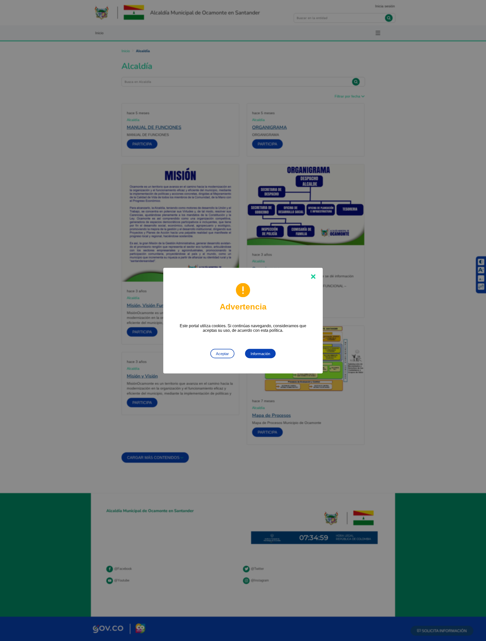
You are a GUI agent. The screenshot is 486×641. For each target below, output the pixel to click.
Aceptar (222, 353)
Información (260, 353)
